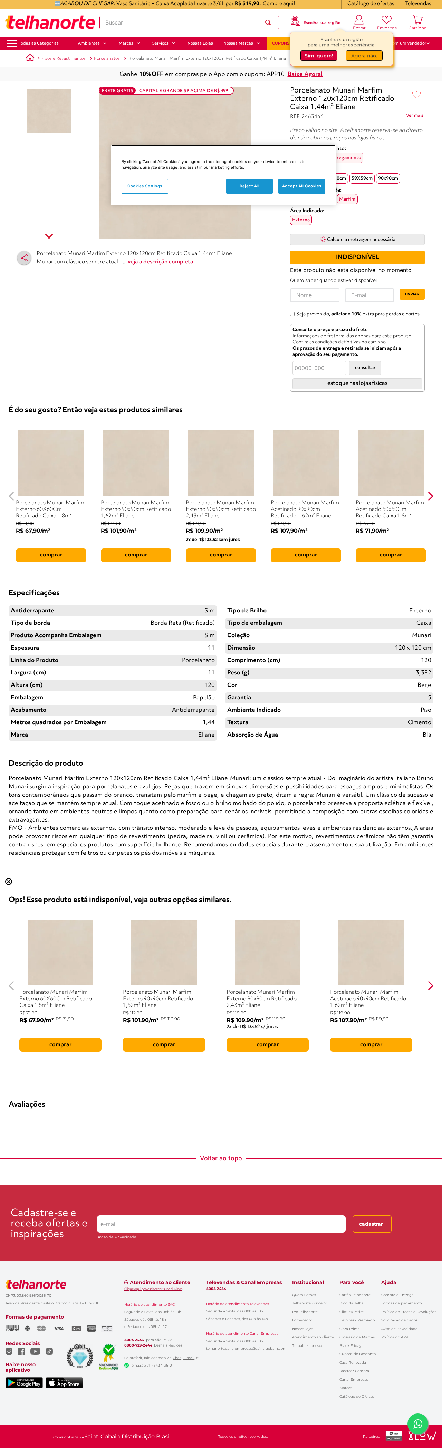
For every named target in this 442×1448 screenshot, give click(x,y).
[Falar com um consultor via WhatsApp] (417, 1423)
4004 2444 (134, 1340)
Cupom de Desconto (357, 1354)
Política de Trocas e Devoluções (408, 1312)
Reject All (250, 186)
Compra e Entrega (397, 1295)
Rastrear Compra (354, 1371)
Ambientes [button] (89, 43)
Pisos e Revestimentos (63, 58)
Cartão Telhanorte (355, 1295)
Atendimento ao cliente (313, 1337)
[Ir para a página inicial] (50, 22)
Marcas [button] (126, 43)
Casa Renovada (352, 1362)
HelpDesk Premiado (357, 1320)
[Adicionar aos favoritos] (416, 95)
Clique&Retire (351, 1312)
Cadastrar (371, 1224)
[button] (39, 43)
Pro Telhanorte (305, 1312)
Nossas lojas (302, 1328)
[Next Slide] (430, 496)
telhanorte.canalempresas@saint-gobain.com (246, 1349)
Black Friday (350, 1345)
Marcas (345, 1388)
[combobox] (189, 22)
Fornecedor (302, 1320)
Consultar (365, 368)
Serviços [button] (160, 43)
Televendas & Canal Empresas (244, 1282)
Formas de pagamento (401, 1303)
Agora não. (364, 54)
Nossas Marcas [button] (238, 43)
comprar (51, 555)
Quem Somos (304, 1295)
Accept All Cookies (301, 186)
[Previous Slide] (11, 496)
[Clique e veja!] (415, 116)
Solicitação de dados (399, 1320)
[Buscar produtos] (269, 22)
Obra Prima (349, 1328)
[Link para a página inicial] (30, 59)
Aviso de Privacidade (117, 1237)
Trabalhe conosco (307, 1345)
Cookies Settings (144, 186)
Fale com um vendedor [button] (403, 43)
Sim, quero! (319, 54)
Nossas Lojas (200, 43)
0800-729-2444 (138, 1345)
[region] (223, 175)
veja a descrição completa (160, 262)
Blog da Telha (351, 1303)
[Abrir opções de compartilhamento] (24, 258)
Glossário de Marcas (357, 1337)
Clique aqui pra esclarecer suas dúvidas (153, 1289)
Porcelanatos (107, 58)
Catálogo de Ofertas (356, 1396)
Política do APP (394, 1337)
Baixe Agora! (305, 74)
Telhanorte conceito (309, 1303)
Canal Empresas (353, 1379)
